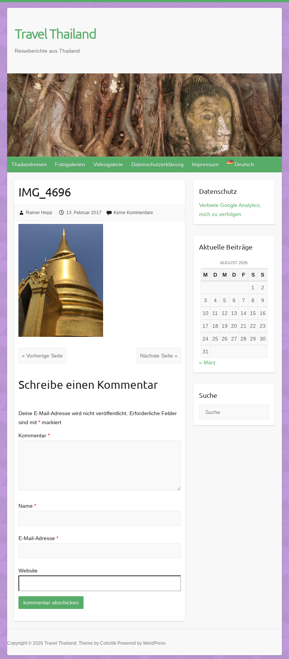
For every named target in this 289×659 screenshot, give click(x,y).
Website (28, 571)
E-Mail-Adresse (38, 538)
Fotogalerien (70, 164)
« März (207, 362)
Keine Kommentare (133, 212)
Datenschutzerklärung (157, 164)
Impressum (205, 164)
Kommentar (34, 435)
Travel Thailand (55, 33)
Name (27, 506)
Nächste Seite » (159, 356)
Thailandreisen (29, 164)
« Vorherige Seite (42, 356)
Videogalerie (108, 164)
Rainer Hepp (39, 212)
